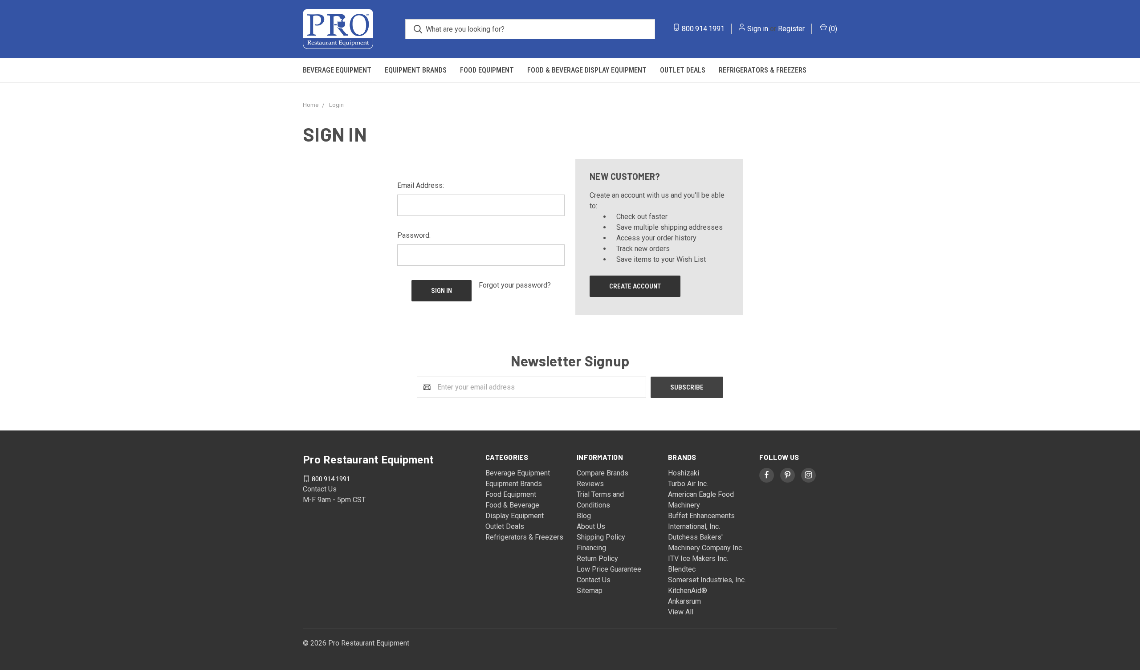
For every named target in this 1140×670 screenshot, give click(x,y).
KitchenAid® (687, 590)
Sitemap (590, 590)
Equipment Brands (416, 70)
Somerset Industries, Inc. (707, 580)
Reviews (590, 483)
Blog (584, 516)
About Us (591, 526)
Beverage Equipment (337, 70)
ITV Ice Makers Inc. (698, 558)
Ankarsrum (684, 601)
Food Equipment (487, 70)
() (832, 28)
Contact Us (594, 580)
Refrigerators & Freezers (762, 70)
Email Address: (420, 185)
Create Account (635, 286)
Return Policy (597, 558)
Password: (414, 235)
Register (791, 28)
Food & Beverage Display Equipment (587, 70)
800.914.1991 (703, 28)
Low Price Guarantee (609, 569)
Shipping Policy (601, 537)
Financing (591, 548)
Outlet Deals (682, 70)
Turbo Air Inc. (688, 483)
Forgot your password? (515, 285)
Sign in (757, 28)
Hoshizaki (683, 473)
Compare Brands (602, 473)
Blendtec (682, 569)
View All (680, 612)
